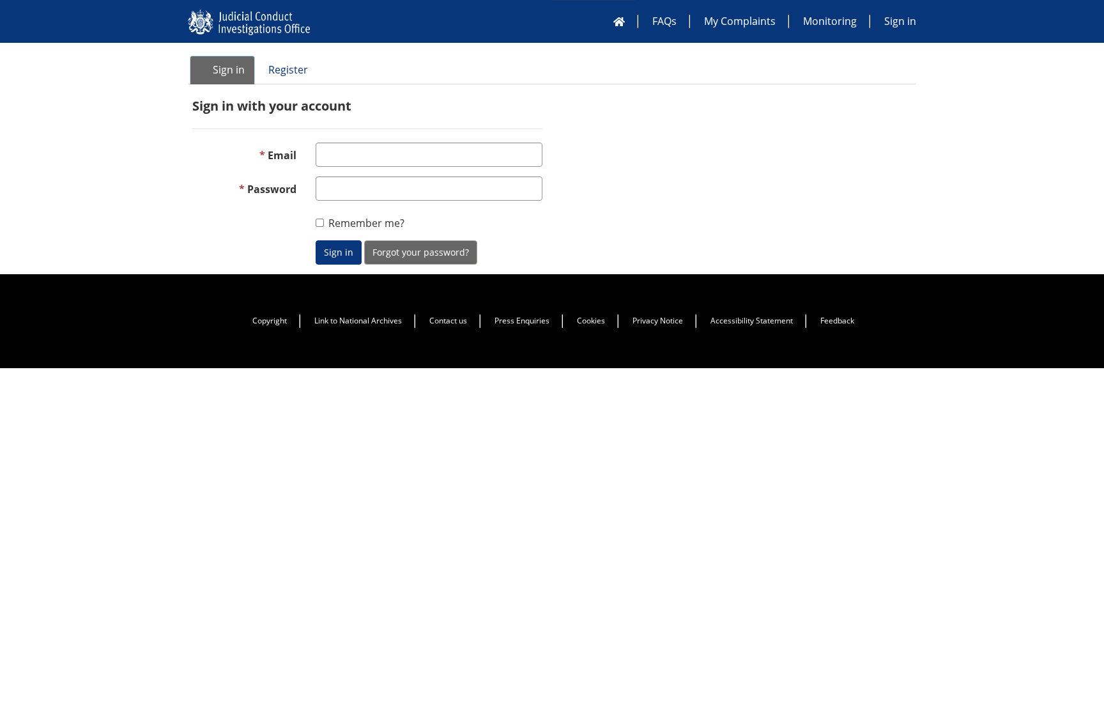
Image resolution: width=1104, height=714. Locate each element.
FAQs (664, 21)
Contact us (448, 320)
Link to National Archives (358, 320)
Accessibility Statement (751, 320)
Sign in (900, 21)
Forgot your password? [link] (420, 252)
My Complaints (740, 21)
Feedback (837, 320)
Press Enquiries (521, 320)
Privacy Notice (657, 320)
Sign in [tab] (227, 70)
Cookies (591, 320)
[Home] (619, 21)
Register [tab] (288, 70)
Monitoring (830, 21)
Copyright (269, 320)
